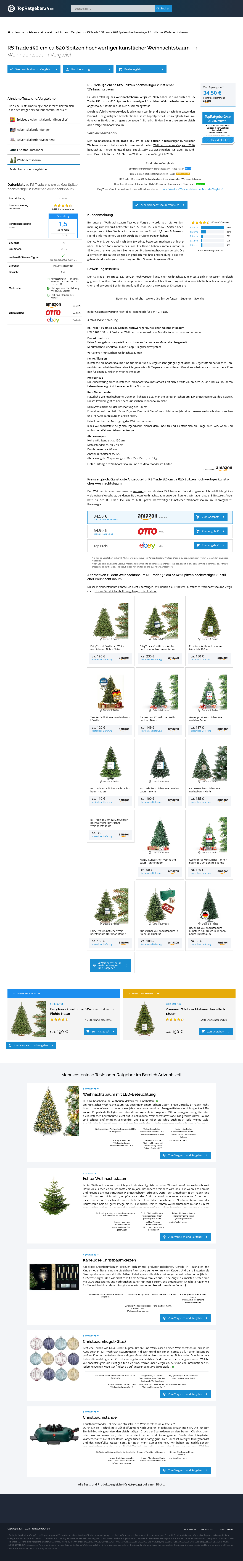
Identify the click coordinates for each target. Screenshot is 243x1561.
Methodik (12, 227)
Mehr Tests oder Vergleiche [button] (28, 169)
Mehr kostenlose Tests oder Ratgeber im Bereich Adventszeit (121, 1074)
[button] (33, 69)
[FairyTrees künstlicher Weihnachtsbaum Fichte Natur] (28, 1019)
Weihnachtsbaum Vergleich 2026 (174, 145)
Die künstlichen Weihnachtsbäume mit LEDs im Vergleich (115, 1130)
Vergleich (189, 120)
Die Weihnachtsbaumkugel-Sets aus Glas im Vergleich (115, 1376)
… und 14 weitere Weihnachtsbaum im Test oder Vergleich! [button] (192, 189)
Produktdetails (120, 111)
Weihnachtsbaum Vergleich (40, 55)
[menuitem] (9, 32)
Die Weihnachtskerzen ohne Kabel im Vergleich (105, 1295)
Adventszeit (91, 1089)
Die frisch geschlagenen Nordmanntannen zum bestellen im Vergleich (115, 1214)
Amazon (138, 491)
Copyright (12, 1528)
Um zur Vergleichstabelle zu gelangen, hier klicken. (126, 591)
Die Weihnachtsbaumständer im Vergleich (115, 1452)
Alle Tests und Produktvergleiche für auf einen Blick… (121, 1484)
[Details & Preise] (110, 816)
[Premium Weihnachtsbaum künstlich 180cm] (143, 1019)
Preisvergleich (174, 116)
